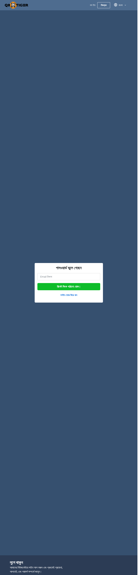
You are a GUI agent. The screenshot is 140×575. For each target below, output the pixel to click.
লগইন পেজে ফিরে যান (68, 295)
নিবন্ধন (104, 5)
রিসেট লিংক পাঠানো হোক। (69, 286)
